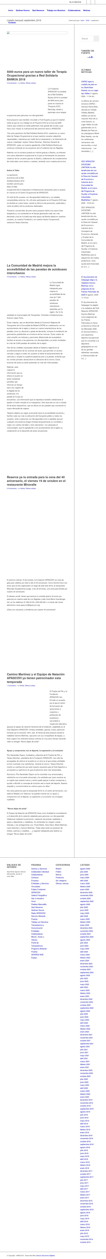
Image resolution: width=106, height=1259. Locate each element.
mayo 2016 (84, 1218)
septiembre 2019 (86, 1108)
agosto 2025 (85, 904)
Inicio (33, 901)
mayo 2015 (84, 1236)
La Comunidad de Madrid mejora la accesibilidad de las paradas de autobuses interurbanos (37, 269)
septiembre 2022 (86, 1008)
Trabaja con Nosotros (39, 922)
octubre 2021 (85, 1040)
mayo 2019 (84, 1120)
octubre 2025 (85, 898)
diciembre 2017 (86, 1171)
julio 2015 (84, 1233)
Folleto (58, 871)
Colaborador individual (40, 871)
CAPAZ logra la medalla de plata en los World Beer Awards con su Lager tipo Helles (89, 87)
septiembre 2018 (86, 1144)
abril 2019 (84, 1123)
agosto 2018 (85, 1147)
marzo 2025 (85, 919)
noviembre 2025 (86, 895)
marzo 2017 (85, 1191)
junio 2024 (84, 945)
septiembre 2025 (86, 901)
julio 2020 (84, 1079)
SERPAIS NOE (37, 954)
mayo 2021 (84, 1055)
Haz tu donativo (37, 898)
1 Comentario (11, 685)
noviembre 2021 (86, 1037)
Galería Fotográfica (39, 895)
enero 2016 (84, 1230)
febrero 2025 (85, 922)
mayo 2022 (84, 1019)
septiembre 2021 (86, 1043)
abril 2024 (84, 951)
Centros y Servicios (39, 868)
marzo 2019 (85, 1126)
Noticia (22, 83)
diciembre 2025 (86, 892)
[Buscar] (19, 22)
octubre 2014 (85, 1242)
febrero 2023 (85, 993)
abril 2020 (84, 1088)
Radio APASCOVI (38, 913)
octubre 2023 (85, 969)
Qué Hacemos (37, 907)
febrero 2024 (85, 957)
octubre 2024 (85, 934)
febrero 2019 (85, 1129)
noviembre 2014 (86, 1239)
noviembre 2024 (86, 931)
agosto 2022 (85, 1011)
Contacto (35, 877)
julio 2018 (84, 1150)
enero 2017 (84, 1197)
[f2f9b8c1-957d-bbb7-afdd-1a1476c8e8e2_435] (37, 648)
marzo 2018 (85, 1162)
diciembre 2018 (86, 1135)
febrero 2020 (85, 1094)
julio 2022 (84, 1014)
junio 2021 (84, 1052)
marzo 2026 (85, 883)
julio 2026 (84, 871)
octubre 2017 (85, 1174)
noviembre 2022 (86, 1002)
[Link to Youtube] (97, 2)
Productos (60, 877)
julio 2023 (84, 978)
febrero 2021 (85, 1064)
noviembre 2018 (86, 1138)
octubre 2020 (85, 1076)
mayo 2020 (84, 1085)
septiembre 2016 (86, 1209)
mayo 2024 (84, 948)
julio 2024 (84, 942)
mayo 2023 (84, 984)
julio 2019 (84, 1114)
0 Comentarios (12, 83)
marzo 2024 (85, 954)
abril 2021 (84, 1058)
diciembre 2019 (86, 1099)
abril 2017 (84, 1188)
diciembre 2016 (86, 1200)
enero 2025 (84, 925)
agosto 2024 (85, 939)
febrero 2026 (85, 886)
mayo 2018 (84, 1156)
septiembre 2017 (86, 1177)
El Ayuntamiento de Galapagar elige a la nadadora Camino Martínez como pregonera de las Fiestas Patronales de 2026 (90, 286)
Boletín (58, 868)
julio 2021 (84, 1049)
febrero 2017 (85, 1194)
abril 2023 (84, 987)
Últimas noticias (31, 83)
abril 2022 (84, 1022)
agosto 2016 (85, 1212)
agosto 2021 (85, 1046)
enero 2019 (84, 1132)
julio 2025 (84, 907)
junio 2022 (84, 1017)
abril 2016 (84, 1221)
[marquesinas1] (37, 250)
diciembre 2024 (86, 928)
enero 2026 (84, 889)
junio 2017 (84, 1182)
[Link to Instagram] (93, 2)
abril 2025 (84, 916)
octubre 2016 (85, 1206)
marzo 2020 (85, 1091)
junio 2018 (84, 1153)
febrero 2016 (85, 1227)
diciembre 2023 (86, 963)
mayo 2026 (84, 877)
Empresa (35, 880)
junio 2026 (84, 874)
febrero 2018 (85, 1165)
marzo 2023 (85, 990)
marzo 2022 (85, 1025)
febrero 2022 (85, 1028)
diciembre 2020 (86, 1070)
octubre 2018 (85, 1141)
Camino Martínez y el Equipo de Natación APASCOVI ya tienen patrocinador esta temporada (36, 678)
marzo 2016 (85, 1224)
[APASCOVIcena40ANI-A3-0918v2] (37, 461)
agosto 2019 (85, 1111)
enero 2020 (84, 1097)
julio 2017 (84, 1180)
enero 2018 (84, 1168)
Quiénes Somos (37, 910)
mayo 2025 (84, 913)
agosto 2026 (85, 868)
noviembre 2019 (86, 1102)
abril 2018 (84, 1159)
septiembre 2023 (86, 972)
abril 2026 (84, 880)
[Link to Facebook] (85, 2)
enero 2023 (84, 996)
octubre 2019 (85, 1105)
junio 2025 (84, 910)
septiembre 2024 (86, 936)
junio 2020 (84, 1082)
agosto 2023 (85, 975)
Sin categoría (61, 880)
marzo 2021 (85, 1061)
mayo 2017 (84, 1186)
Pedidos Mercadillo (39, 904)
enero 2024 (84, 960)
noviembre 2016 (86, 1203)
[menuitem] (10, 10)
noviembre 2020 (86, 1073)
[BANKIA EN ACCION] (37, 49)
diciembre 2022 (86, 999)
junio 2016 (84, 1215)
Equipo (34, 957)
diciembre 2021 (86, 1034)
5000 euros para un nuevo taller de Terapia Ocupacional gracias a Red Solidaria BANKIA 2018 (37, 75)
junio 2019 (84, 1117)
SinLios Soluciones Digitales (45, 1255)
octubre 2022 (85, 1005)
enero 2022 (84, 1031)
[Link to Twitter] (89, 2)
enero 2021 (84, 1067)
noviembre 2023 (86, 966)
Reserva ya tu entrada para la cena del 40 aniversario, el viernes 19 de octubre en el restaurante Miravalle (36, 481)
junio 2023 (84, 981)
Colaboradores (37, 874)
